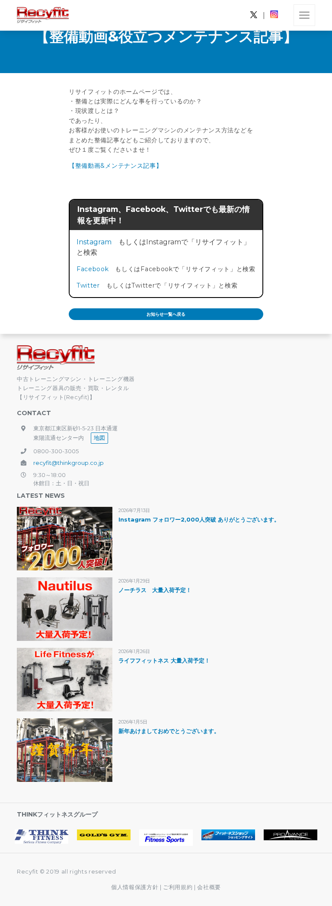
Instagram (94, 242)
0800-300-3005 (56, 451)
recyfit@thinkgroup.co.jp (68, 462)
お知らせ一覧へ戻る (166, 314)
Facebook (93, 269)
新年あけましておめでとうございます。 (169, 730)
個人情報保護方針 (134, 887)
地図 (99, 437)
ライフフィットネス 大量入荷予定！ (164, 660)
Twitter (88, 285)
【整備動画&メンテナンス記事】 (116, 166)
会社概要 (209, 887)
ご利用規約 (178, 887)
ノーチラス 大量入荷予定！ (155, 589)
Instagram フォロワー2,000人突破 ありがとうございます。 (199, 519)
